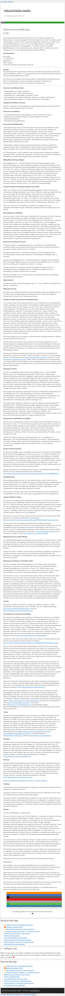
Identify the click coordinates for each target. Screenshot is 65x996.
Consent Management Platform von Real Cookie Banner (18, 994)
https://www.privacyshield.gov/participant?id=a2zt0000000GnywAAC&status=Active (31, 643)
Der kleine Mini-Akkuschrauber (14, 944)
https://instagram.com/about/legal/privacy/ (17, 756)
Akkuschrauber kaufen (17, 10)
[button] (8, 893)
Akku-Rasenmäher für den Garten (15, 938)
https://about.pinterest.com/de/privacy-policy (17, 777)
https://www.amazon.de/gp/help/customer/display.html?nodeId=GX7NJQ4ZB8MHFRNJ (31, 473)
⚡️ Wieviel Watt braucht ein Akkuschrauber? (19, 929)
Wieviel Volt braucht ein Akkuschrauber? (17, 940)
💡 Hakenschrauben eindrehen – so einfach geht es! (22, 931)
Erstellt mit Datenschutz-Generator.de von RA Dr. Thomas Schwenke (25, 780)
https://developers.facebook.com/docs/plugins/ (31, 635)
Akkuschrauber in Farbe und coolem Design (19, 942)
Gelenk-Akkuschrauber (12, 936)
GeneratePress (35, 990)
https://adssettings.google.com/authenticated (17, 610)
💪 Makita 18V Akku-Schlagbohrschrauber (18, 925)
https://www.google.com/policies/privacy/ (16, 608)
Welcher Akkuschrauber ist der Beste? (17, 933)
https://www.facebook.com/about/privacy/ (31, 687)
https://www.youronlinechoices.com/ (15, 359)
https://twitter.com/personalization (40, 735)
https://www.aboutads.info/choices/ (36, 357)
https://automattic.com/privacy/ (47, 531)
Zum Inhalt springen (7, 2)
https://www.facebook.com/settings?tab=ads (23, 700)
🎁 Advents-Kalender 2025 (13, 927)
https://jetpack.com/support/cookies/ (36, 533)
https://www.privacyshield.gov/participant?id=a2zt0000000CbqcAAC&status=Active (31, 520)
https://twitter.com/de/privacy (12, 735)
